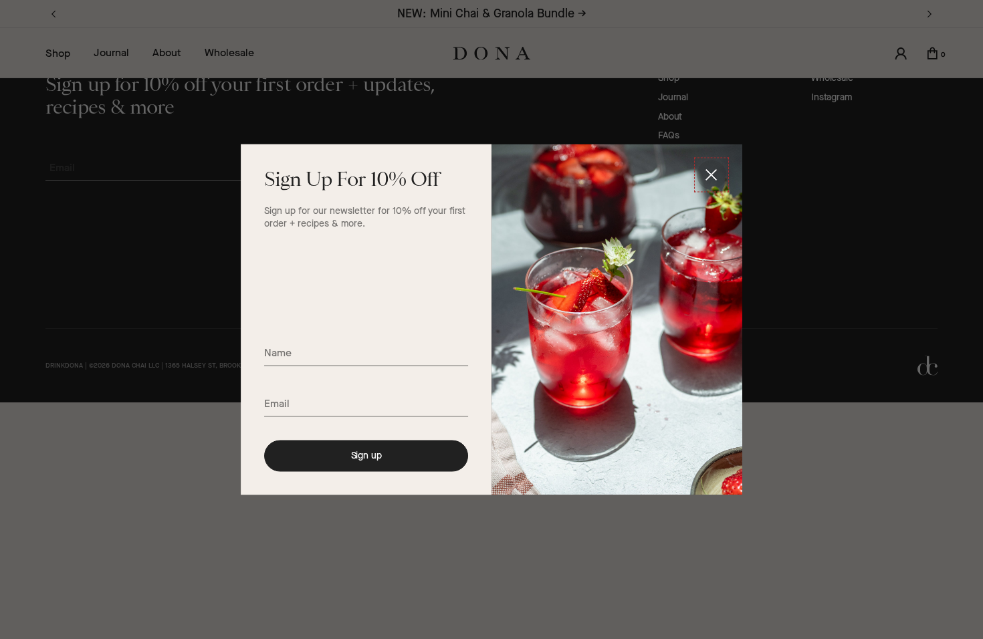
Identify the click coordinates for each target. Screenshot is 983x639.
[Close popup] (711, 175)
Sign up (366, 455)
